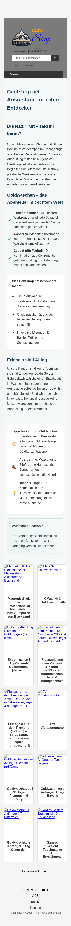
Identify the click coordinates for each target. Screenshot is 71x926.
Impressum (35, 901)
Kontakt (35, 907)
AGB (35, 895)
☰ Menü (12, 74)
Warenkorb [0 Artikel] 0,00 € (31, 51)
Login (17, 65)
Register (28, 65)
